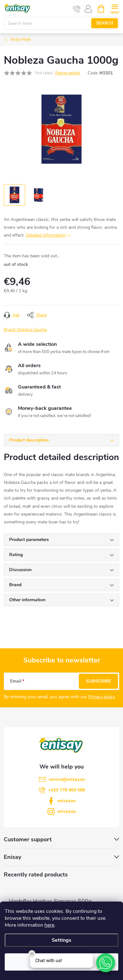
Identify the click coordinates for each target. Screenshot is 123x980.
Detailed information (46, 235)
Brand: (25, 330)
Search (104, 23)
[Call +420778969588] (77, 9)
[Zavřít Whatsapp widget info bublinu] (31, 953)
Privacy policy (101, 697)
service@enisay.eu (67, 779)
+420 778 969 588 (66, 790)
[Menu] (114, 8)
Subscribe (98, 681)
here (49, 925)
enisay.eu (66, 801)
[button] (105, 962)
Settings (61, 940)
